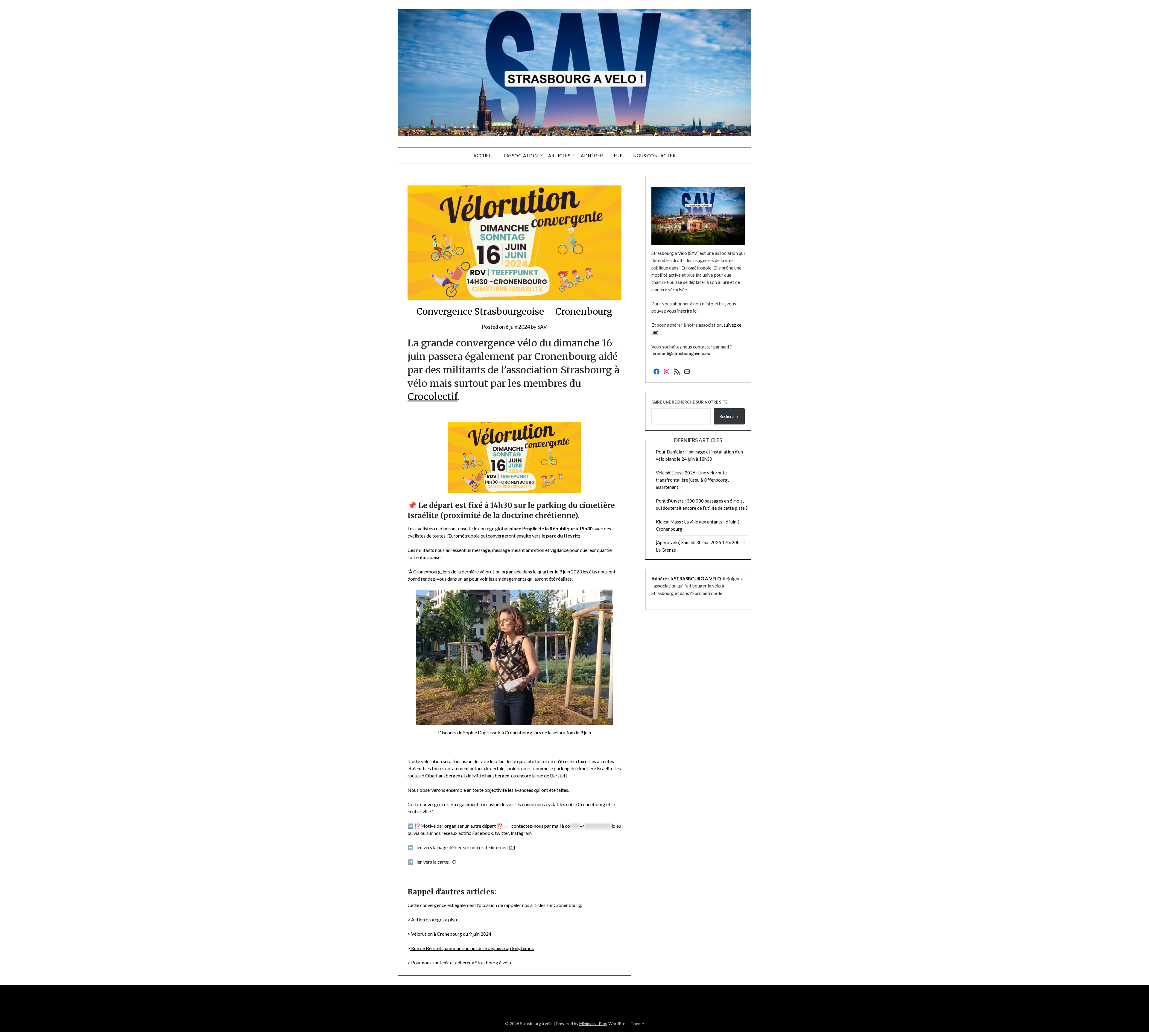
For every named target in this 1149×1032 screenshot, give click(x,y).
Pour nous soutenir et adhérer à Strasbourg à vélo (461, 962)
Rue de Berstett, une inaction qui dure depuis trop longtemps (472, 948)
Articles (559, 155)
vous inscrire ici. (682, 310)
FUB (618, 155)
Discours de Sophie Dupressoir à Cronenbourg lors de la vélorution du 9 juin (514, 732)
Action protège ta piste (434, 919)
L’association (521, 155)
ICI (512, 847)
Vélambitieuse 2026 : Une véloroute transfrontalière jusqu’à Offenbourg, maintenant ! (692, 480)
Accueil (483, 155)
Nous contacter (654, 155)
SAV (542, 327)
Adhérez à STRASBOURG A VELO (686, 578)
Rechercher (729, 416)
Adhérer (592, 155)
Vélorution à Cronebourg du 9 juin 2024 (451, 934)
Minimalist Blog (593, 1023)
